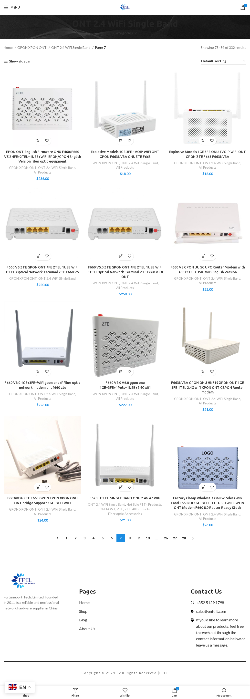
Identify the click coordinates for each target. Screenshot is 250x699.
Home (8, 47)
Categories (123, 33)
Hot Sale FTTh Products (144, 504)
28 (184, 538)
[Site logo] (125, 7)
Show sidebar (20, 61)
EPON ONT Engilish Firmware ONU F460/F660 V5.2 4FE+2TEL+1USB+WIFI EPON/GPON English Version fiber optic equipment (42, 156)
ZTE (120, 509)
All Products (42, 172)
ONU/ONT (107, 509)
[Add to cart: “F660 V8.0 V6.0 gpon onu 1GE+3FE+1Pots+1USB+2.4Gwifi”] (120, 371)
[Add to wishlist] (46, 140)
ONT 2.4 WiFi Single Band (71, 47)
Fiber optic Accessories (125, 514)
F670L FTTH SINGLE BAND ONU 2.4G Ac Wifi (125, 498)
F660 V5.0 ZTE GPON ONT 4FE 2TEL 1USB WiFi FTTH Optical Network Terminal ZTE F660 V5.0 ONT (125, 272)
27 (175, 538)
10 (148, 538)
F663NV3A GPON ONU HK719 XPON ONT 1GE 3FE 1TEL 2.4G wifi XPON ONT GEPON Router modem (207, 387)
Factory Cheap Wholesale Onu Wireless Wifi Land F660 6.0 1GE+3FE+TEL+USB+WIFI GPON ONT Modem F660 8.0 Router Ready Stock (207, 503)
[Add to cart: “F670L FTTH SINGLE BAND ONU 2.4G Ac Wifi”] (120, 487)
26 (166, 538)
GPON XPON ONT (32, 47)
